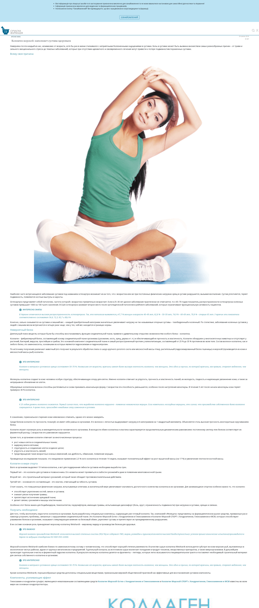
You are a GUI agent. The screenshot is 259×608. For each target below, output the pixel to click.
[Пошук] (253, 29)
